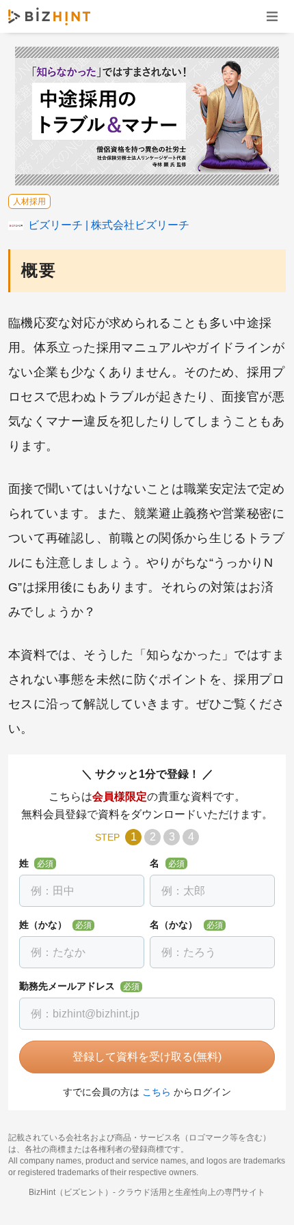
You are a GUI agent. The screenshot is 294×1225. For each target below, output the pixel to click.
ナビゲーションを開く (272, 16)
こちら (156, 1091)
